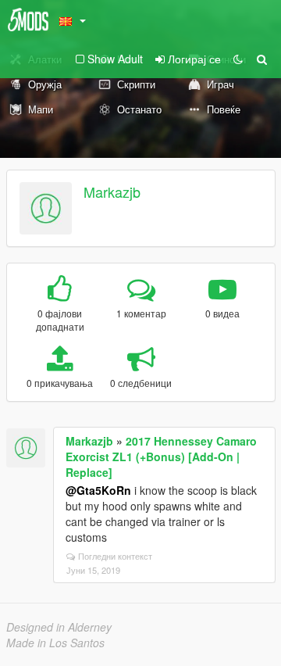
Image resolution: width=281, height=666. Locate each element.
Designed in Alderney (59, 627)
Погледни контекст (115, 556)
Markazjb (112, 191)
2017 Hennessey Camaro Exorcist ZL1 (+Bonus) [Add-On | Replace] (161, 456)
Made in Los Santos (55, 642)
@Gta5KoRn (98, 490)
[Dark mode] (238, 58)
